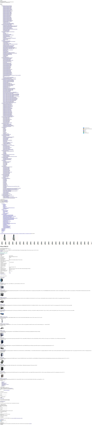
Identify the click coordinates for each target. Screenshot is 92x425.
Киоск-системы (5, 62)
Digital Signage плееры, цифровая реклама (8, 23)
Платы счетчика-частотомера (6, 148)
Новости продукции (5, 210)
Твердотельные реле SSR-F (6, 172)
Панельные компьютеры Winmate (7, 74)
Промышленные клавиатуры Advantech (8, 125)
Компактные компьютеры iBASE (7, 15)
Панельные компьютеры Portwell (7, 73)
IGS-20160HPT (2, 357)
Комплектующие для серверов (7, 221)
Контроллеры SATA (5, 39)
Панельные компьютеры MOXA (7, 71)
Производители (4, 228)
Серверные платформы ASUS (6, 143)
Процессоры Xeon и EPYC (6, 142)
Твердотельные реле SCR (6, 169)
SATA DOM (4, 130)
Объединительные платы (6, 35)
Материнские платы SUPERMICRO (7, 140)
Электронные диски (4, 127)
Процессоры (4, 37)
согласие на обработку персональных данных (16, 418)
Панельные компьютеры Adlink (7, 63)
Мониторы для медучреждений (7, 109)
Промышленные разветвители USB (7, 54)
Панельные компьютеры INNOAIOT (7, 69)
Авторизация (2, 419)
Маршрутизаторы (5, 50)
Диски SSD (4, 33)
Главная (1, 233)
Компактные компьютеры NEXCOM (7, 11)
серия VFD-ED (5, 180)
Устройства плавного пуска (5, 150)
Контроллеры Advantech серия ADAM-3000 (8, 80)
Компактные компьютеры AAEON (7, 7)
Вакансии (4, 205)
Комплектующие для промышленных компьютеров (8, 31)
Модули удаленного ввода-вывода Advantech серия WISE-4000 (11, 95)
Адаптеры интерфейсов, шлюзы (7, 43)
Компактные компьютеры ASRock (7, 13)
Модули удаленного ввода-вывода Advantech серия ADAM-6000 (11, 94)
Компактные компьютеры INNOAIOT (8, 10)
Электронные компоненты (6, 227)
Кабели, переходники (5, 138)
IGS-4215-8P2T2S (2, 371)
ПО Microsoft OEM (5, 157)
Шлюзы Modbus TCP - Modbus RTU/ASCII (26, 233)
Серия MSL (4, 165)
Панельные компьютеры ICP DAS (7, 61)
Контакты (3, 385)
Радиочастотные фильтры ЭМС (7, 191)
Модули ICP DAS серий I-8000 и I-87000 (8, 89)
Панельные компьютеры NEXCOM (7, 72)
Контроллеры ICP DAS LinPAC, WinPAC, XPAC (9, 84)
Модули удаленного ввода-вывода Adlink (8, 93)
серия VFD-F (4, 181)
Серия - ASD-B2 (5, 163)
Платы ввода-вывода (4, 144)
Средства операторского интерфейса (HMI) (8, 219)
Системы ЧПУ (5, 184)
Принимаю (2, 424)
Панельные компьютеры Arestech (7, 65)
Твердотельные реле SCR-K (6, 170)
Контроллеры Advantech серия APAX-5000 (8, 81)
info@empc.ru (11, 388)
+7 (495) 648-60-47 (2, 199)
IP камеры (4, 177)
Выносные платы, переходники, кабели (8, 149)
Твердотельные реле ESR (6, 167)
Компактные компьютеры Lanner (7, 17)
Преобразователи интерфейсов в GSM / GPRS (8, 52)
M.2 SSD (4, 128)
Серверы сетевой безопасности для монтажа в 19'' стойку (10, 197)
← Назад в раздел (2, 277)
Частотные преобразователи (6, 226)
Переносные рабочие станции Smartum (8, 28)
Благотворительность (5, 208)
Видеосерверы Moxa (5, 176)
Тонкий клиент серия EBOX (6, 22)
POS (3, 76)
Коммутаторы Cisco (5, 49)
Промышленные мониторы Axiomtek (7, 104)
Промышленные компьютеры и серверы (7, 24)
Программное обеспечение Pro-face (7, 158)
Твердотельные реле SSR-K (6, 173)
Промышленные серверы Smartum (7, 25)
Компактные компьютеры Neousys (7, 19)
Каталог (3, 233)
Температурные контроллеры (6, 193)
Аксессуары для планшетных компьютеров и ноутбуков (10, 156)
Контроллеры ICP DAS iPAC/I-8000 (7, 83)
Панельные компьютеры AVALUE (7, 78)
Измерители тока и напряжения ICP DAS (8, 79)
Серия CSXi (4, 152)
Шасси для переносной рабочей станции (8, 60)
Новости (3, 209)
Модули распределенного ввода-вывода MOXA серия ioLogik (10, 92)
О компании (4, 204)
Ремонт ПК (3, 230)
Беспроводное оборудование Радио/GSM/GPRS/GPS (9, 102)
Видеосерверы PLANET (6, 175)
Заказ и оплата (5, 206)
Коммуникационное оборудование (6, 40)
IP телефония (4, 56)
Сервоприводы (3, 160)
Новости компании (5, 211)
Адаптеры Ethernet (5, 42)
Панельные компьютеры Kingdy (7, 70)
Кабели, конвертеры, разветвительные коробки (9, 47)
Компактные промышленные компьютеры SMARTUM (10, 26)
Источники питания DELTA (6, 178)
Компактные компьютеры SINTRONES (8, 20)
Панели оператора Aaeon (6, 117)
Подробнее (30, 423)
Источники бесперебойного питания (7, 137)
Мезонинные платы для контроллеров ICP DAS (9, 88)
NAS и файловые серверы (6, 30)
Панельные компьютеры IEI (6, 68)
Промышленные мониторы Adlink (7, 110)
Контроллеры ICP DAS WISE (6, 86)
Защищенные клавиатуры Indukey (7, 124)
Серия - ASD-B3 (5, 164)
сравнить (4, 251)
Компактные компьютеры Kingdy (7, 16)
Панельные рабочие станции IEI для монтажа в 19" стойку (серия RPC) (12, 75)
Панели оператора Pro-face (6, 120)
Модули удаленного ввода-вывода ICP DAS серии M (9, 97)
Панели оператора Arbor (6, 118)
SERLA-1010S (2, 364)
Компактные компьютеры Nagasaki (7, 18)
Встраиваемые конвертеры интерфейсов (8, 46)
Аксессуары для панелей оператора (7, 122)
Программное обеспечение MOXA (7, 53)
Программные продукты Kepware (7, 159)
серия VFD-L (4, 182)
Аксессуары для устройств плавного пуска (8, 151)
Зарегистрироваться (2, 401)
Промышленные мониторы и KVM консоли (8, 218)
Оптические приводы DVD (6, 36)
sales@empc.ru (5, 200)
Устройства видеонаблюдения (5, 174)
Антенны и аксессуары (6, 44)
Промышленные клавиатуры (5, 123)
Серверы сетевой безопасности (5, 195)
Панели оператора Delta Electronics (7, 119)
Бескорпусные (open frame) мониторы (7, 108)
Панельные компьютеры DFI (6, 66)
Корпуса (4, 32)
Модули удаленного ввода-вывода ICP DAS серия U (9, 100)
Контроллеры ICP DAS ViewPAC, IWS (8, 85)
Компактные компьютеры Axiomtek (7, 6)
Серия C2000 (4, 187)
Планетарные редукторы (6, 162)
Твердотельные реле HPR (6, 168)
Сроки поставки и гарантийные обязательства (9, 207)
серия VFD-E (4, 185)
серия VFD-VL (5, 183)
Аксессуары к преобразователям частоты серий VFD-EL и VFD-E (11, 186)
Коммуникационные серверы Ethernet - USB (8, 48)
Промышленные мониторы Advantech (7, 106)
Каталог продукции (4, 214)
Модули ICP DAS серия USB (6, 91)
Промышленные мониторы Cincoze (7, 112)
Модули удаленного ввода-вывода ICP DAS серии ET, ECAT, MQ (11, 96)
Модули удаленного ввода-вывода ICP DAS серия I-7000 (10, 99)
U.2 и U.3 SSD (5, 132)
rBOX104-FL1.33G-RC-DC (3, 378)
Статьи (4, 212)
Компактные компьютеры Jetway (7, 8)
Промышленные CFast (6, 133)
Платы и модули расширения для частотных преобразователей (11, 189)
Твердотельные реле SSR (6, 171)
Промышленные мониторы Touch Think (8, 105)
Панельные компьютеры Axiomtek (7, 58)
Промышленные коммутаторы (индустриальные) (9, 41)
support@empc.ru (6, 201)
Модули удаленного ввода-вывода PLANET (8, 101)
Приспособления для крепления (7, 190)
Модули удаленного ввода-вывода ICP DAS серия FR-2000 (10, 98)
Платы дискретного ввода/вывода (7, 147)
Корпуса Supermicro (5, 139)
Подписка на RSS (5, 213)
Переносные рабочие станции (7, 59)
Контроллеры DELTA (5, 82)
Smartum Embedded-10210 (3, 297)
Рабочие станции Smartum (6, 29)
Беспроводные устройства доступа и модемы (8, 45)
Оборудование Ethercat (6, 51)
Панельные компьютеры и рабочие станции (7, 57)
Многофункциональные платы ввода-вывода (8, 145)
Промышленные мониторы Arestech (7, 111)
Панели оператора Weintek (6, 121)
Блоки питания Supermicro (6, 135)
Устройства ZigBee (5, 55)
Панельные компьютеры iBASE (7, 67)
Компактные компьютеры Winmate (7, 21)
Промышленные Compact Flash (7, 134)
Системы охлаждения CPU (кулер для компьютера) (9, 38)
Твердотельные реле (5, 225)
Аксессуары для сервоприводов (7, 161)
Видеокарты (4, 136)
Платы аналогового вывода (6, 146)
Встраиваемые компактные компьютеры (7, 5)
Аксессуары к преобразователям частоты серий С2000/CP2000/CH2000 (12, 188)
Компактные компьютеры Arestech (7, 9)
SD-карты (4, 131)
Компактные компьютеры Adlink (7, 12)
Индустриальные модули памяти (7, 34)
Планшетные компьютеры (6, 155)
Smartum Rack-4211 (2, 304)
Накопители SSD (5, 141)
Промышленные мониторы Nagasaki (7, 107)
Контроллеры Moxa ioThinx (6, 87)
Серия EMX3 (4, 153)
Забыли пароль (2, 398)
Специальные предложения (5, 384)
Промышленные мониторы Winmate (7, 114)
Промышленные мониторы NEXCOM (8, 115)
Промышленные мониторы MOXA (7, 113)
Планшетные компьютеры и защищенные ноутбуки (8, 154)
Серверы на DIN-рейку (6, 196)
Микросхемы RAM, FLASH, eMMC (7, 194)
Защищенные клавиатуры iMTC (7, 126)
